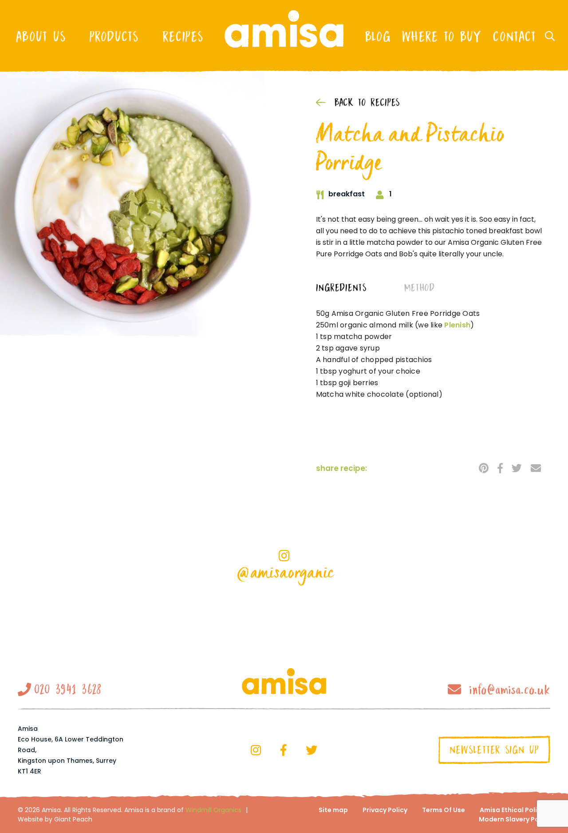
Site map (333, 809)
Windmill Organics (213, 809)
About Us (41, 36)
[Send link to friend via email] (536, 468)
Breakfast (346, 194)
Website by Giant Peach (55, 819)
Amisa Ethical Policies (515, 809)
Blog (377, 36)
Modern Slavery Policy (514, 819)
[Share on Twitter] (517, 468)
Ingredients (341, 288)
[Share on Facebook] (500, 468)
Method (419, 288)
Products (113, 36)
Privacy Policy (385, 809)
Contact (514, 36)
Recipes (182, 36)
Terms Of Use (443, 809)
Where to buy (441, 36)
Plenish (457, 325)
